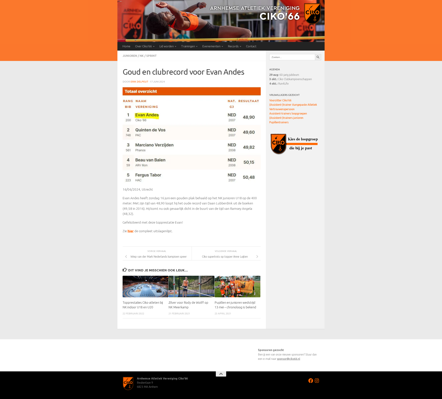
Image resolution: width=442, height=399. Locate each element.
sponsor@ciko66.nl (288, 358)
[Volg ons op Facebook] (310, 380)
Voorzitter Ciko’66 (280, 100)
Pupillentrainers (279, 122)
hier (131, 231)
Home (126, 46)
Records (233, 46)
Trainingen (188, 46)
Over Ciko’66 (143, 46)
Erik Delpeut (139, 81)
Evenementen (211, 46)
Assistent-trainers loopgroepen (288, 113)
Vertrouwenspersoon (282, 109)
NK (142, 55)
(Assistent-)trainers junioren (286, 117)
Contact (251, 46)
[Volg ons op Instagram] (317, 380)
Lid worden (166, 46)
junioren (130, 55)
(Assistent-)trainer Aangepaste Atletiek (293, 104)
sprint (151, 55)
